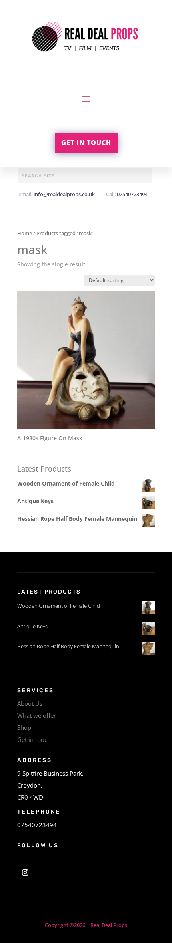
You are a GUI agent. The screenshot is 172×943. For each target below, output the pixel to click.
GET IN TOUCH (86, 142)
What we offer (36, 715)
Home (24, 233)
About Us (29, 703)
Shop (24, 727)
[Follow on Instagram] (25, 872)
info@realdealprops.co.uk (64, 194)
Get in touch (34, 739)
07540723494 (132, 194)
